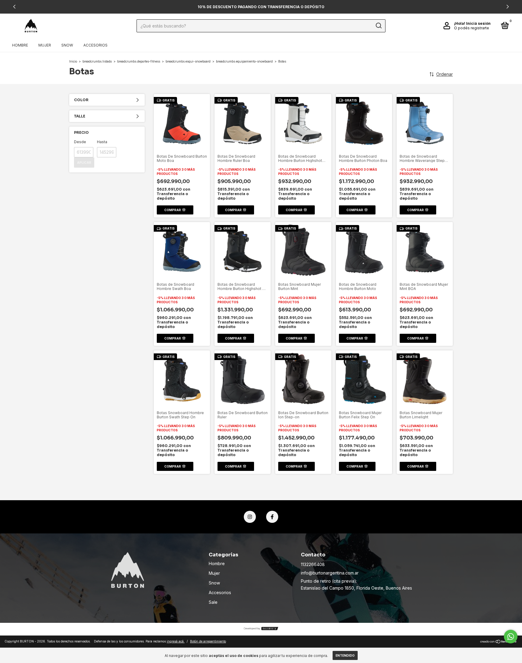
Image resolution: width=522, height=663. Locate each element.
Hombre (20, 45)
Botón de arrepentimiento (208, 641)
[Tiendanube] (498, 642)
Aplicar (84, 162)
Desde (80, 142)
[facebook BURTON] (272, 517)
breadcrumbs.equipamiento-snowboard (244, 61)
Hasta (102, 142)
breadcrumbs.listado (97, 61)
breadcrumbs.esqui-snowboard (188, 61)
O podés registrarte (471, 28)
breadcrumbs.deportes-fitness (138, 61)
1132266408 (313, 564)
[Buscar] (378, 25)
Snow (67, 45)
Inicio (73, 61)
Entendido (345, 655)
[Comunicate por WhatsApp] (510, 636)
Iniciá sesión (478, 23)
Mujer (44, 45)
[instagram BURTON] (250, 517)
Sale (213, 602)
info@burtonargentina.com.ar (330, 572)
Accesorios (95, 45)
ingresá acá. (176, 641)
